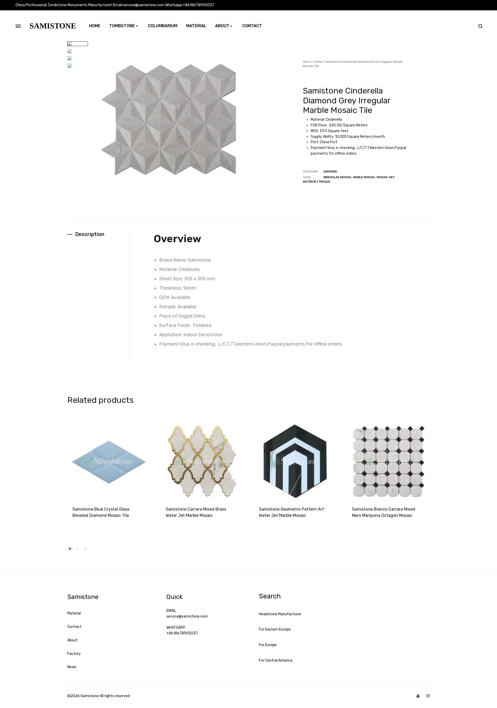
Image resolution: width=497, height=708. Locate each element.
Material (196, 25)
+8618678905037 (182, 633)
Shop (318, 61)
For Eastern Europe (275, 629)
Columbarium (162, 25)
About (222, 25)
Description (89, 234)
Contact (252, 25)
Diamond (330, 171)
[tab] (98, 234)
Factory (74, 654)
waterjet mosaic (317, 181)
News (71, 667)
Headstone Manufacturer (280, 614)
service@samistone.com (187, 616)
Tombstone (122, 25)
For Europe (268, 645)
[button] (69, 548)
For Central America (275, 660)
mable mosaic (364, 177)
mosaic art (385, 177)
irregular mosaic (338, 177)
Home (94, 25)
